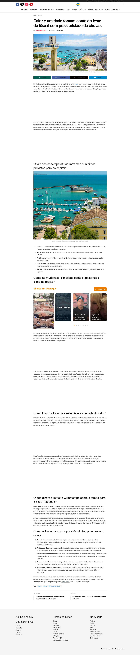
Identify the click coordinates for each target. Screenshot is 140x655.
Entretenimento (46, 10)
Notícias (24, 10)
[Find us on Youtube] (31, 4)
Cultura (55, 632)
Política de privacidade (107, 649)
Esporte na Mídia (95, 636)
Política (55, 623)
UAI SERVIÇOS (90, 1)
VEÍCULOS (82, 10)
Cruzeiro (92, 625)
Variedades (19, 634)
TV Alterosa (60, 10)
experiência (65, 582)
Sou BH (74, 10)
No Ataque (96, 617)
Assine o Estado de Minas (60, 640)
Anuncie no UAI (24, 617)
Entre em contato (119, 649)
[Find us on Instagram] (26, 4)
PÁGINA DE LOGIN (119, 1)
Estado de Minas (62, 617)
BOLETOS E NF (99, 1)
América (92, 621)
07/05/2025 (52, 30)
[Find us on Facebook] (17, 4)
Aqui (68, 10)
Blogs (107, 10)
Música (18, 632)
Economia (56, 625)
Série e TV (19, 628)
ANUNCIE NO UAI (109, 1)
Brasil (76, 84)
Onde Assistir (94, 638)
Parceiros (99, 10)
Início (34, 15)
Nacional (55, 629)
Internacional (56, 627)
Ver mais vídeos (100, 289)
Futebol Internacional (96, 634)
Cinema (18, 630)
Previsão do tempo (55, 586)
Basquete (93, 629)
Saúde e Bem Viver (58, 634)
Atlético (92, 623)
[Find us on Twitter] (22, 4)
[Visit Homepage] (78, 4)
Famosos (18, 626)
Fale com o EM (57, 638)
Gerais (55, 621)
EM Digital (56, 636)
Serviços (115, 10)
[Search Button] (123, 4)
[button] (74, 325)
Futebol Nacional (95, 632)
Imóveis (90, 10)
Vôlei (91, 627)
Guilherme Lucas (40, 30)
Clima (45, 586)
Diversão (40, 15)
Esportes (33, 10)
